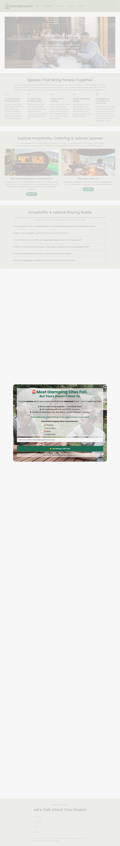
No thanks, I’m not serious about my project (60, 455)
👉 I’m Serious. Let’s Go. (60, 448)
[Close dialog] (105, 386)
